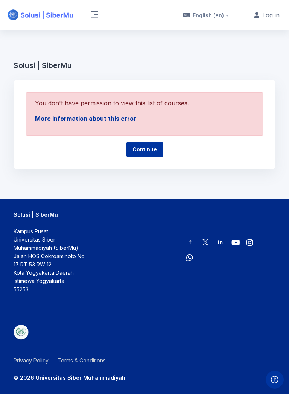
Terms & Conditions (82, 360)
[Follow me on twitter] (205, 243)
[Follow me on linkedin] (220, 243)
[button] (206, 15)
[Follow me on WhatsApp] (190, 258)
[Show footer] (275, 380)
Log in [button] (271, 15)
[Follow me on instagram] (250, 243)
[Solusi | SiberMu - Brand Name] (40, 15)
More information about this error (85, 118)
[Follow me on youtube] (235, 243)
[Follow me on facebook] (190, 243)
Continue (144, 149)
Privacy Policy (31, 360)
